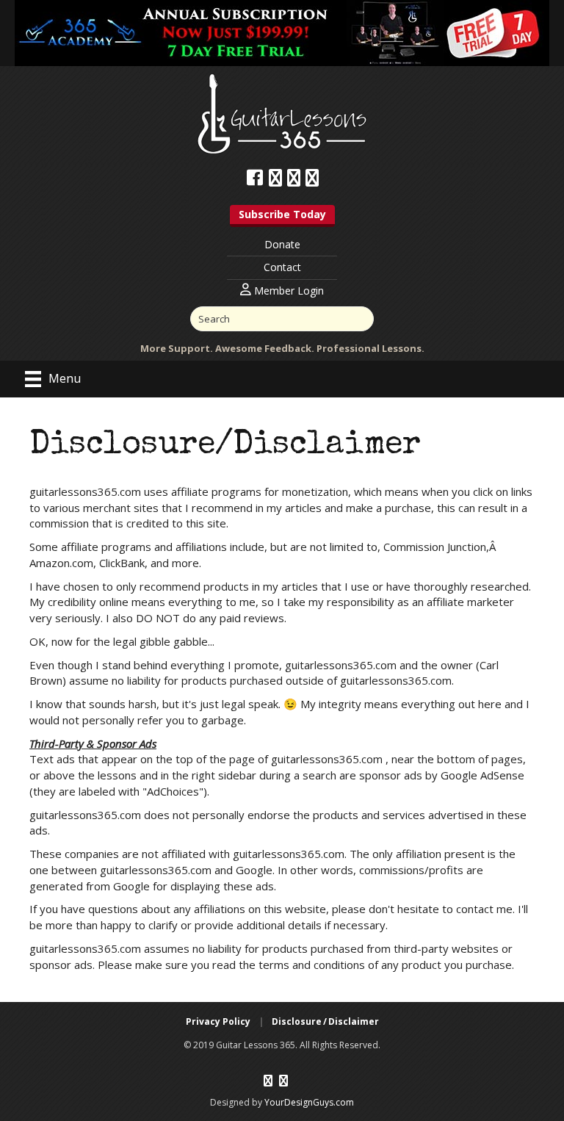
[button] (282, 216)
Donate (282, 244)
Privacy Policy (218, 1021)
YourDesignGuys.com (309, 1102)
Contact (282, 267)
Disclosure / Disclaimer (325, 1021)
